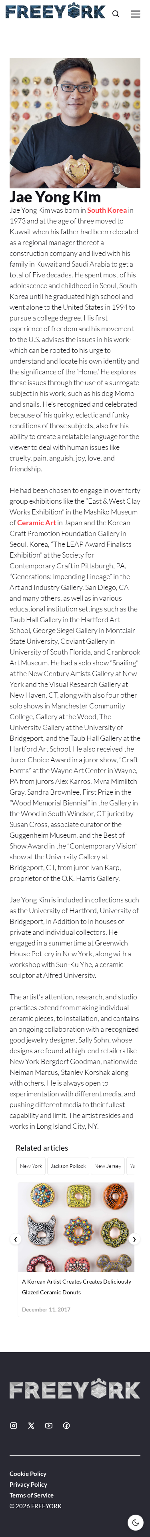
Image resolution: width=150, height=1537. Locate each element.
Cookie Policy (28, 1473)
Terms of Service (32, 1495)
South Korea (107, 210)
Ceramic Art (36, 522)
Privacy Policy (28, 1484)
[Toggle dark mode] (136, 1523)
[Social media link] (14, 1426)
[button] (116, 14)
